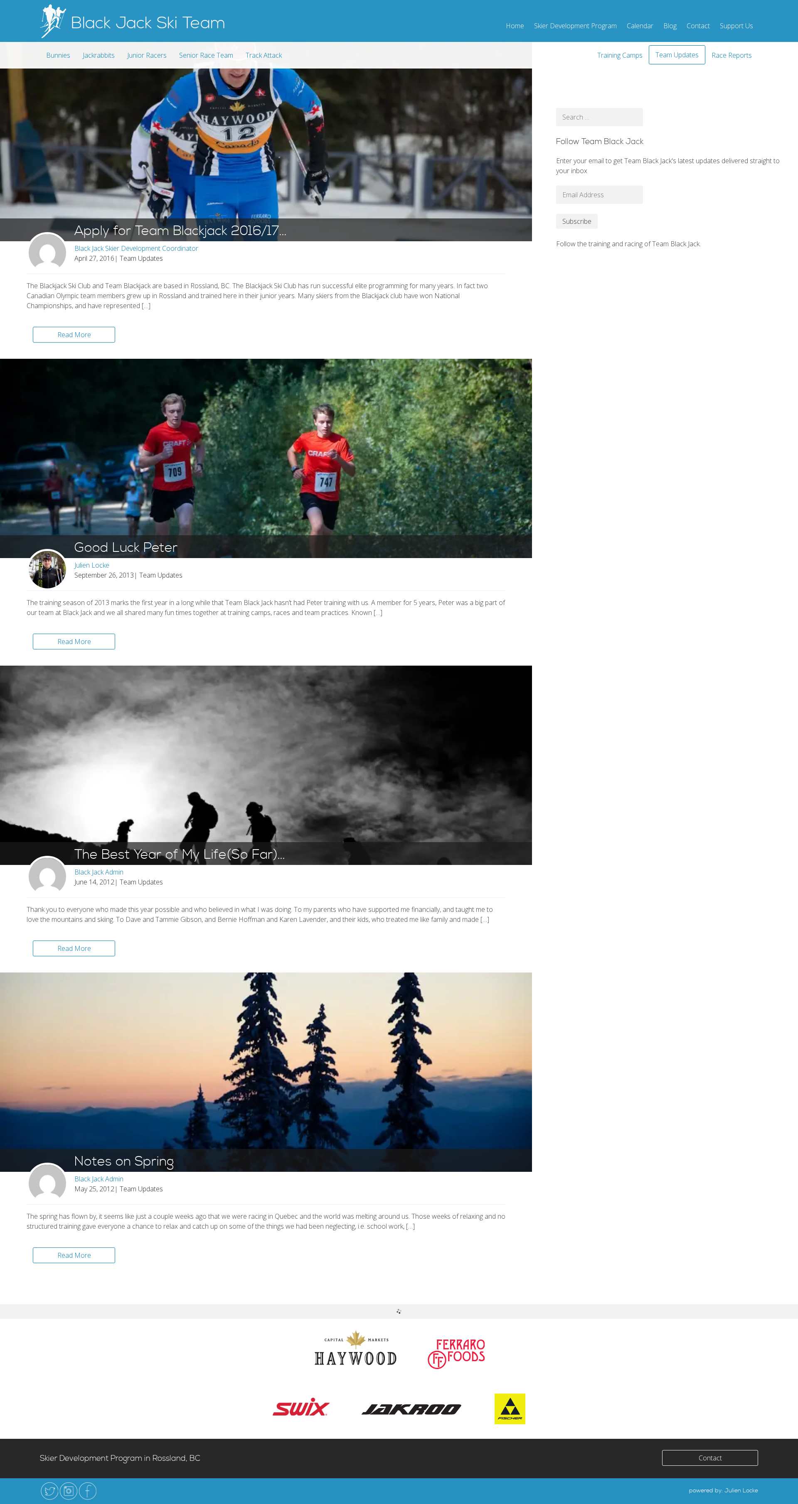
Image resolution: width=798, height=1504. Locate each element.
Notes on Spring (124, 1162)
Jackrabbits (99, 55)
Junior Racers (147, 55)
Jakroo (412, 1409)
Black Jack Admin (98, 872)
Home (515, 25)
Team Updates (677, 54)
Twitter (49, 1491)
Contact (698, 25)
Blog (670, 25)
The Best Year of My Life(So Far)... (179, 855)
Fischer (510, 1409)
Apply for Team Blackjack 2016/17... (180, 231)
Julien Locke (91, 565)
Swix (301, 1407)
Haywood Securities (355, 1347)
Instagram (68, 1491)
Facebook (87, 1491)
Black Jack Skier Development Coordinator (136, 248)
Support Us (736, 25)
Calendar (640, 25)
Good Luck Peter (126, 548)
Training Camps (620, 55)
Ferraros (456, 1354)
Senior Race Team (206, 55)
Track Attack (264, 55)
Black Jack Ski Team (148, 23)
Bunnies (58, 55)
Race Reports (732, 55)
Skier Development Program (575, 25)
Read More (74, 334)
